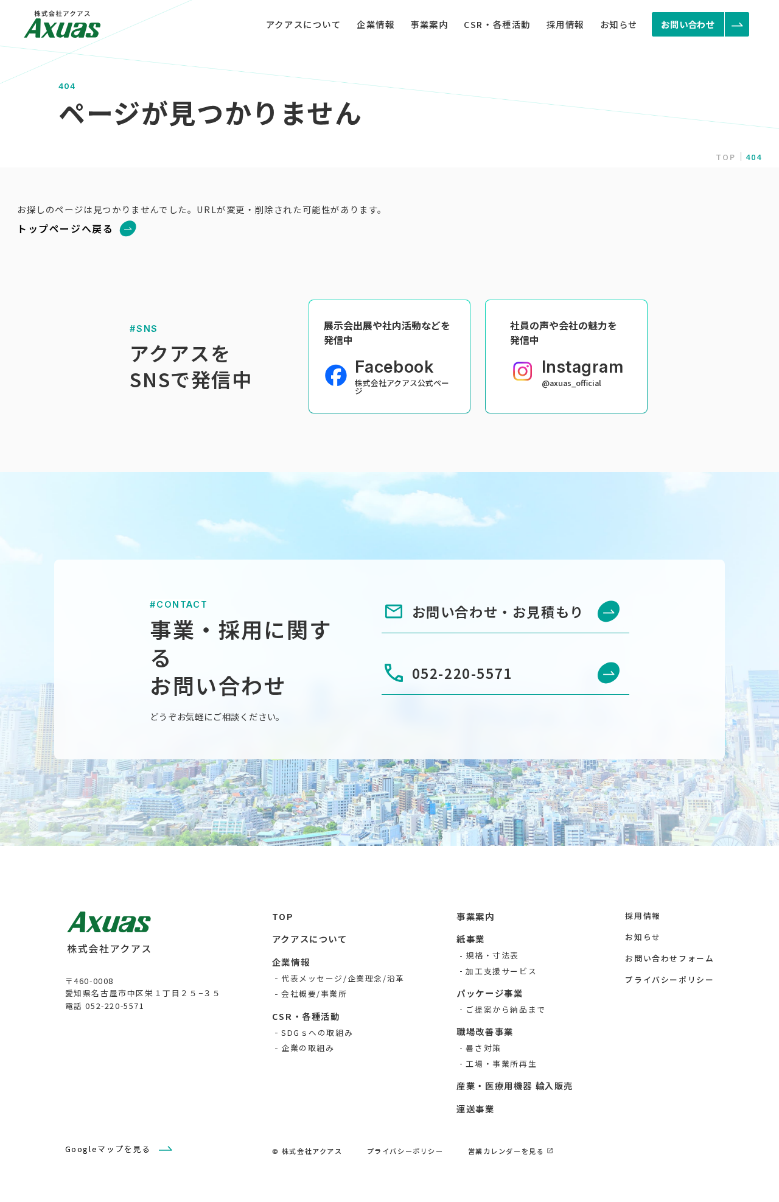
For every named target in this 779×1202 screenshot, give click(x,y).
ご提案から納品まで (505, 1009)
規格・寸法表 (492, 955)
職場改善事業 (485, 1031)
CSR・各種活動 (497, 24)
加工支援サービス (501, 971)
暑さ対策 (483, 1047)
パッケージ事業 (489, 992)
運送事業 (475, 1108)
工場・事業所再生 (501, 1063)
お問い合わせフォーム (669, 958)
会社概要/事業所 (314, 993)
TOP (726, 157)
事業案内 (429, 24)
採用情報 (565, 24)
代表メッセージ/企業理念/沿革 (343, 978)
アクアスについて (303, 24)
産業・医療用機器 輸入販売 (514, 1085)
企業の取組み (308, 1047)
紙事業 (470, 938)
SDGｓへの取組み (317, 1032)
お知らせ (619, 24)
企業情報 (375, 24)
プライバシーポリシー (669, 979)
